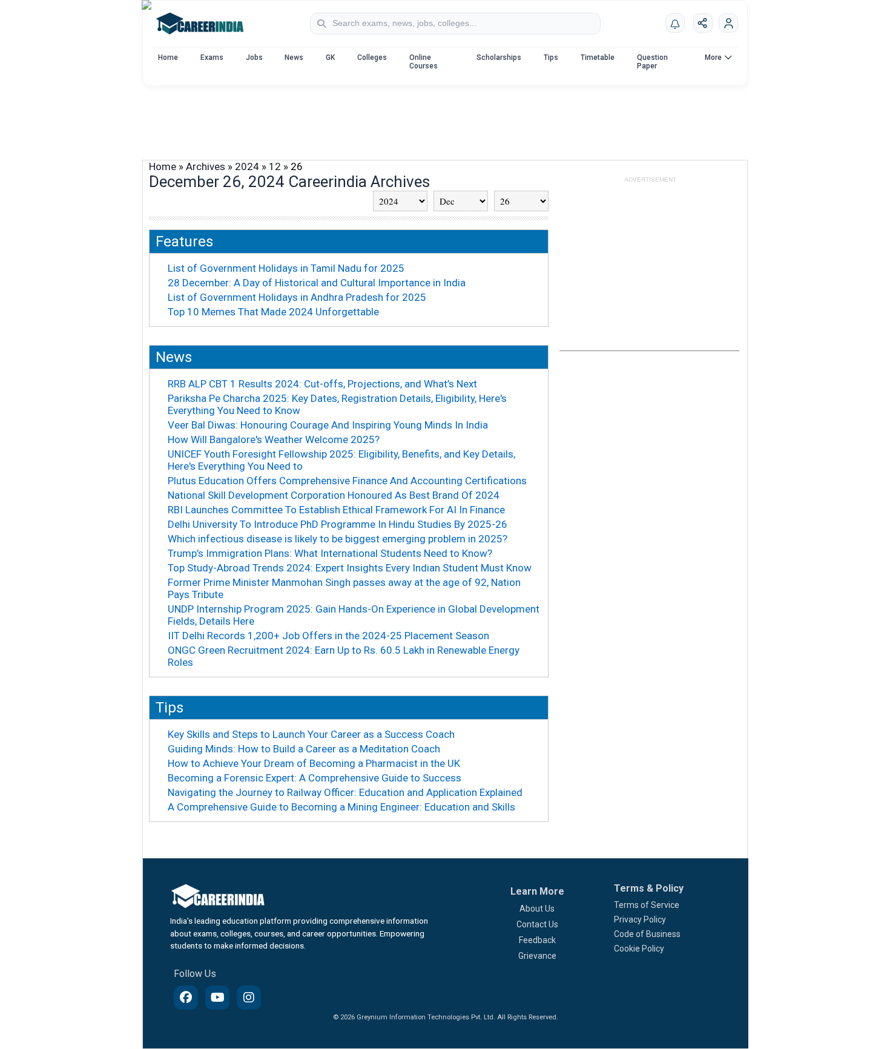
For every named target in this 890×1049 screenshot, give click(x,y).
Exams (211, 57)
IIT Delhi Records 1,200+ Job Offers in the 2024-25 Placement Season (328, 636)
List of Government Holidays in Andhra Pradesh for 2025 (297, 297)
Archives (205, 166)
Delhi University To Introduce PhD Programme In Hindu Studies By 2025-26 (337, 524)
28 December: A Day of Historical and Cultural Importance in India (317, 283)
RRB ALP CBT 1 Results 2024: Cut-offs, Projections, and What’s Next (322, 384)
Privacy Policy (640, 919)
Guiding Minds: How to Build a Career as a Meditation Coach (304, 749)
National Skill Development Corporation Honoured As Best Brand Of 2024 (333, 495)
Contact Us (537, 924)
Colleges (372, 57)
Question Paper (652, 61)
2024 (247, 166)
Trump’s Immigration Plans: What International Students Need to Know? (330, 553)
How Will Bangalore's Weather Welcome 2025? (274, 439)
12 (275, 166)
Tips (551, 57)
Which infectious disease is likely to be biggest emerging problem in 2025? (337, 539)
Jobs (254, 57)
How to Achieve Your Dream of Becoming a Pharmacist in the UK (314, 763)
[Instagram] (249, 997)
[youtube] (217, 997)
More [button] (713, 57)
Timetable (598, 57)
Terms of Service (646, 905)
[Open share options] (703, 23)
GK (330, 57)
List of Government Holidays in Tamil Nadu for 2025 (286, 268)
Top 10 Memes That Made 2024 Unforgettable (273, 312)
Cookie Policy (639, 948)
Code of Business (647, 934)
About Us (537, 908)
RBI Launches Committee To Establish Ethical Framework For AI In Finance (336, 510)
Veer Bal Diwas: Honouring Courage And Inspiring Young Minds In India (328, 425)
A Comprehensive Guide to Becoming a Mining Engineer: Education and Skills (341, 807)
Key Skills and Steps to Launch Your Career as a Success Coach (311, 734)
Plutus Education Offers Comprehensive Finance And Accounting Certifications (347, 481)
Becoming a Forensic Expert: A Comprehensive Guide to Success (314, 778)
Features (184, 241)
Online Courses (423, 61)
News (294, 57)
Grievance (537, 956)
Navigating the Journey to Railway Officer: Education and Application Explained (345, 792)
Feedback (537, 940)
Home (168, 57)
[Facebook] (186, 997)
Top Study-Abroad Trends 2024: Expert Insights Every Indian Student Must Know (350, 568)
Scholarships (498, 57)
